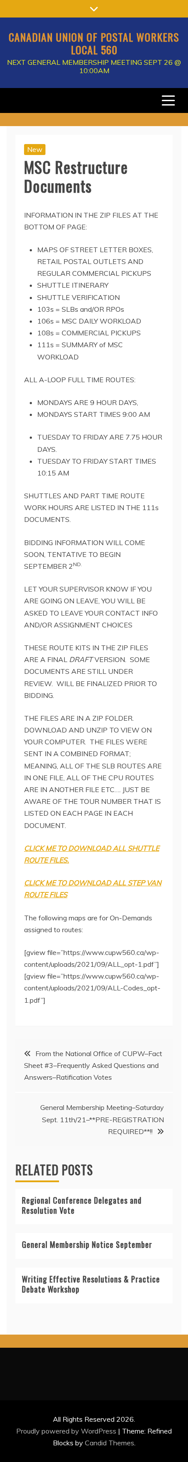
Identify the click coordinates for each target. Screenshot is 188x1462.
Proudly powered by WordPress (67, 1431)
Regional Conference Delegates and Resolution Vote (82, 1205)
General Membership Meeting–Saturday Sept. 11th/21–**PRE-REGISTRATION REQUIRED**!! (102, 1119)
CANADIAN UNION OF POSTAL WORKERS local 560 (94, 43)
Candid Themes (109, 1442)
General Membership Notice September (87, 1244)
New (34, 149)
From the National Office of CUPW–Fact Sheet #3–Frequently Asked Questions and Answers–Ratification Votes (93, 1065)
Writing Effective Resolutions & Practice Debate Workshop (91, 1284)
